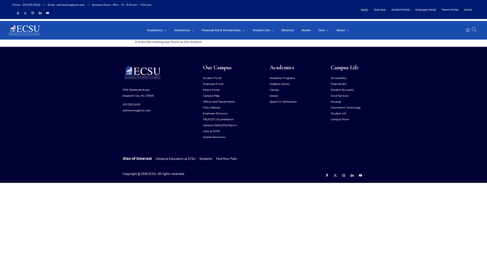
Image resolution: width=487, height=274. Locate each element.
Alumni (306, 30)
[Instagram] (31, 13)
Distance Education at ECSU (176, 159)
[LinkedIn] (38, 13)
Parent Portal (450, 9)
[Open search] (474, 29)
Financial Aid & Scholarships (221, 30)
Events (468, 9)
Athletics (287, 30)
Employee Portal (425, 9)
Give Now (380, 9)
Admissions (182, 30)
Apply (364, 9)
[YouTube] (46, 13)
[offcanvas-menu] (466, 30)
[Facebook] (16, 13)
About (341, 30)
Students (205, 159)
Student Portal (401, 9)
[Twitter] (24, 13)
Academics (154, 30)
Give (321, 30)
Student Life (261, 30)
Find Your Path (226, 159)
